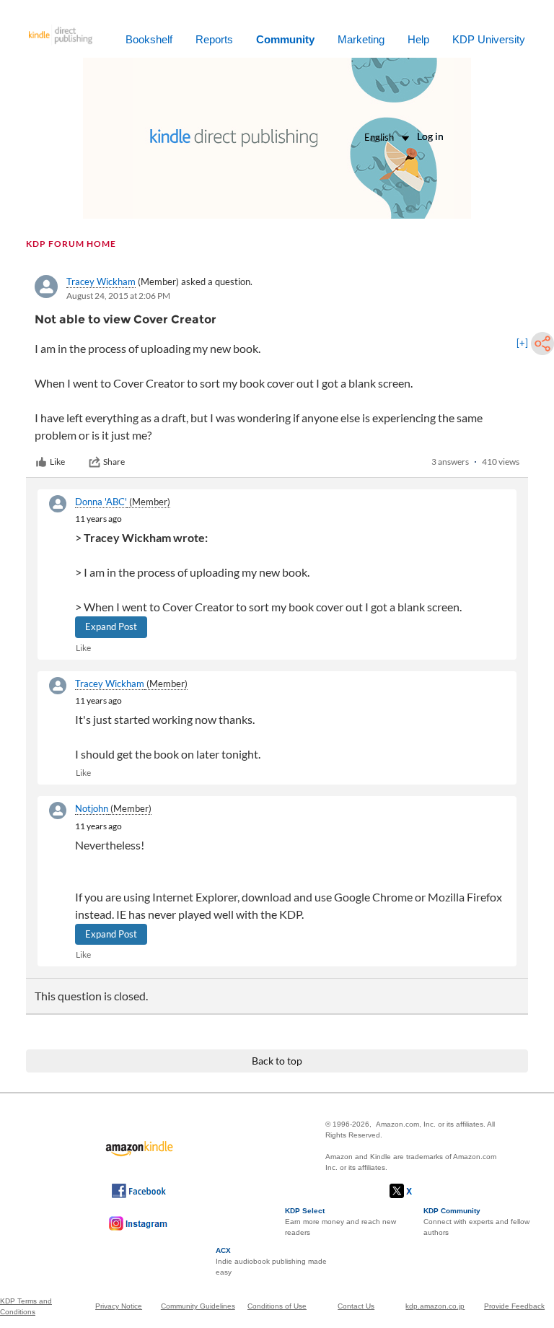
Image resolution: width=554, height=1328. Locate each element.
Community (285, 39)
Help (418, 39)
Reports (214, 39)
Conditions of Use (277, 1306)
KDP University (488, 39)
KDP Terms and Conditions (26, 1306)
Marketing (361, 39)
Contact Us (356, 1306)
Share (114, 461)
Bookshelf (149, 39)
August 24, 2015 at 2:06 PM (118, 295)
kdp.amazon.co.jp (435, 1306)
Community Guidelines (198, 1306)
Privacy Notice (118, 1306)
